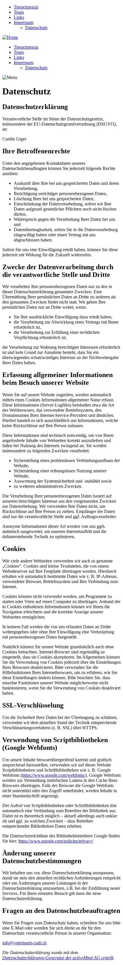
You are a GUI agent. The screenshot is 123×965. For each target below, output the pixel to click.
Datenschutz (36, 27)
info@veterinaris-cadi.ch (24, 942)
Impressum (23, 22)
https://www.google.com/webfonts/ (53, 775)
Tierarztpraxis (26, 7)
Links (19, 17)
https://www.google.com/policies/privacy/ (55, 841)
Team (19, 12)
